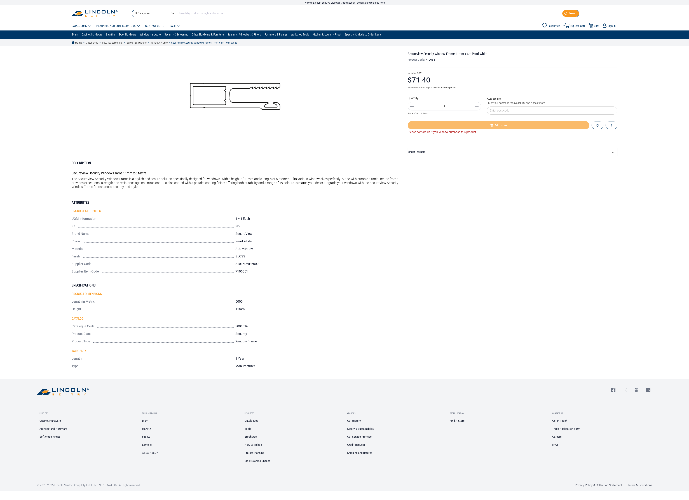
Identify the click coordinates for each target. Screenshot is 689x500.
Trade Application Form (566, 428)
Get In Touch (559, 420)
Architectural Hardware (53, 428)
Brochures (251, 436)
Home (78, 42)
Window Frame (159, 42)
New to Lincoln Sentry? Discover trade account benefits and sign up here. (345, 2)
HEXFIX (146, 428)
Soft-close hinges (49, 436)
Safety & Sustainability (360, 428)
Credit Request (356, 444)
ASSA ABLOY (150, 452)
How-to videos (253, 444)
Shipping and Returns (359, 452)
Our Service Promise (359, 436)
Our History (354, 420)
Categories (92, 42)
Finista (146, 436)
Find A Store (457, 420)
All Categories (142, 13)
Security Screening (112, 42)
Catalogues (251, 420)
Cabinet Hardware (50, 420)
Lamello (147, 444)
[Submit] (570, 13)
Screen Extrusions (137, 42)
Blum (145, 420)
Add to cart (501, 125)
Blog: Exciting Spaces (257, 461)
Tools (248, 428)
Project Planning (254, 452)
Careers (557, 436)
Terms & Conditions (639, 485)
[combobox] (355, 13)
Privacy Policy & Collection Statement (598, 485)
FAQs (555, 444)
